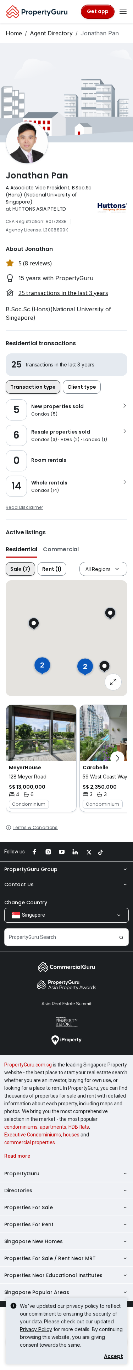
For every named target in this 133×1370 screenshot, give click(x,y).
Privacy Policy (36, 1329)
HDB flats (78, 1127)
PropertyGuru (21, 1173)
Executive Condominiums (32, 1134)
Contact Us (19, 884)
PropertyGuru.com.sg (28, 1065)
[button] (41, 758)
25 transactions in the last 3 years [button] (63, 293)
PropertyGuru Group (30, 869)
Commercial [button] (61, 549)
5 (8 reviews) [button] (35, 263)
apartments (53, 1127)
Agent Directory (51, 33)
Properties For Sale (28, 1207)
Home (14, 33)
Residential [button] (21, 549)
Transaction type (33, 386)
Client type (81, 386)
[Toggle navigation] (123, 11)
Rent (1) (52, 568)
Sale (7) (20, 568)
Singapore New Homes (33, 1241)
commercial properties (29, 1142)
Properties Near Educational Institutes (53, 1275)
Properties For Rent (29, 1224)
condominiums (21, 1127)
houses (71, 1134)
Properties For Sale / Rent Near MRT (50, 1258)
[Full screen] (113, 682)
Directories (18, 1190)
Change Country (25, 902)
